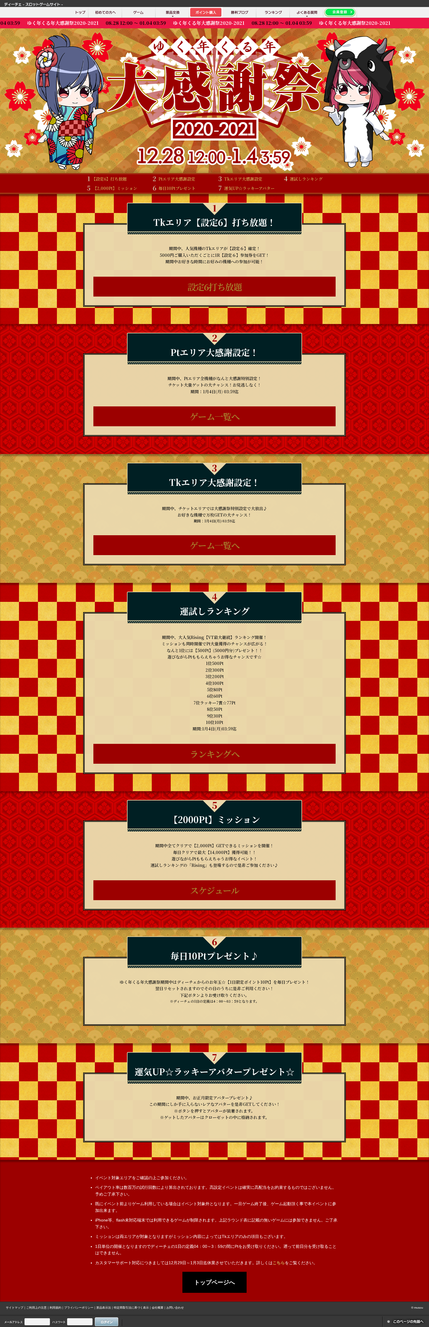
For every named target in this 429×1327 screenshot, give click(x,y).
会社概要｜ (159, 1307)
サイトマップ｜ (16, 1307)
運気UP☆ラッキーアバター (246, 187)
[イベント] (206, 12)
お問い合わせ (175, 1307)
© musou (417, 1307)
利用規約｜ (57, 1307)
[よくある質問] (306, 12)
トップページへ (214, 1282)
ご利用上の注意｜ (38, 1307)
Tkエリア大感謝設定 (240, 178)
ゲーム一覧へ (215, 416)
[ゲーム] (139, 12)
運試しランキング (303, 178)
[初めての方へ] (105, 12)
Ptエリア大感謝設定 (174, 178)
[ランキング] (273, 12)
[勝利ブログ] (239, 12)
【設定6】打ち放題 (106, 178)
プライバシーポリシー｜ (80, 1307)
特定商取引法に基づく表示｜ (133, 1307)
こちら (279, 1262)
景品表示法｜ (105, 1307)
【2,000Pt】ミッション (112, 187)
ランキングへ (214, 753)
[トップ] (80, 12)
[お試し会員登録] (340, 12)
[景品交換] (172, 12)
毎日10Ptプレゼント (174, 187)
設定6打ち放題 (214, 286)
